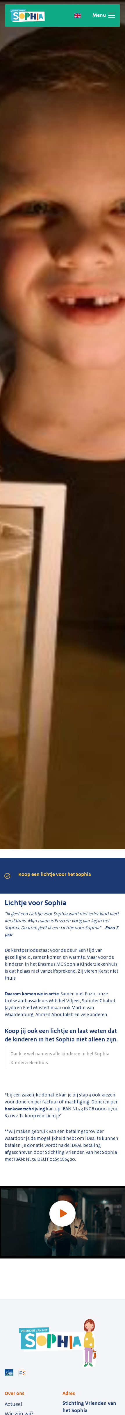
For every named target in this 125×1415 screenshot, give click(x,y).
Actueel (13, 1404)
